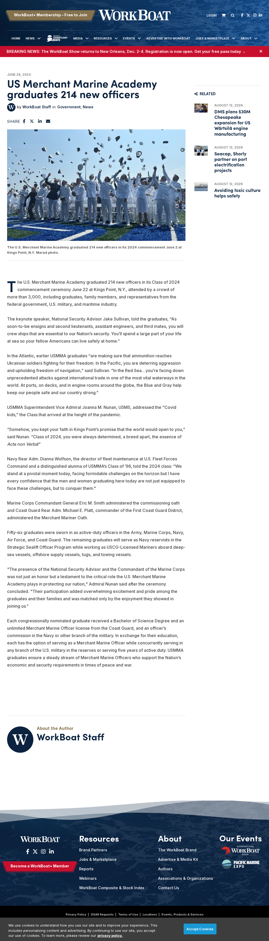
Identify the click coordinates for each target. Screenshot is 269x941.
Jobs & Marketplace (212, 38)
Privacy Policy (76, 914)
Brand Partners (93, 850)
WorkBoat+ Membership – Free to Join (50, 15)
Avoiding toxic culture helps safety (237, 193)
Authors (165, 869)
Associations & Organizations (185, 878)
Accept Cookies (200, 929)
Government (69, 107)
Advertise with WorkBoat (168, 38)
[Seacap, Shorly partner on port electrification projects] (201, 151)
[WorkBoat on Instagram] (255, 15)
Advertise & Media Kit (178, 859)
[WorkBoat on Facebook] (242, 15)
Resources (103, 38)
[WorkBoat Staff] (11, 107)
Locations (150, 914)
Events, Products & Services (183, 914)
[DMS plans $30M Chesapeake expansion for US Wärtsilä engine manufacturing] (201, 108)
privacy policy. (110, 935)
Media (78, 38)
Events (129, 38)
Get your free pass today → (220, 51)
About (246, 38)
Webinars (88, 878)
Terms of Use (128, 914)
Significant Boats (57, 42)
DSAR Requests (102, 914)
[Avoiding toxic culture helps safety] (201, 186)
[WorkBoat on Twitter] (248, 15)
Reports (86, 869)
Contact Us (168, 888)
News (30, 38)
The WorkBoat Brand (177, 850)
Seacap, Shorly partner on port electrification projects (230, 162)
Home (16, 38)
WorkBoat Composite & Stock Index (111, 888)
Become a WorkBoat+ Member (40, 866)
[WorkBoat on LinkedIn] (260, 15)
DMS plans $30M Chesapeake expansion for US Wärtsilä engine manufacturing (232, 122)
